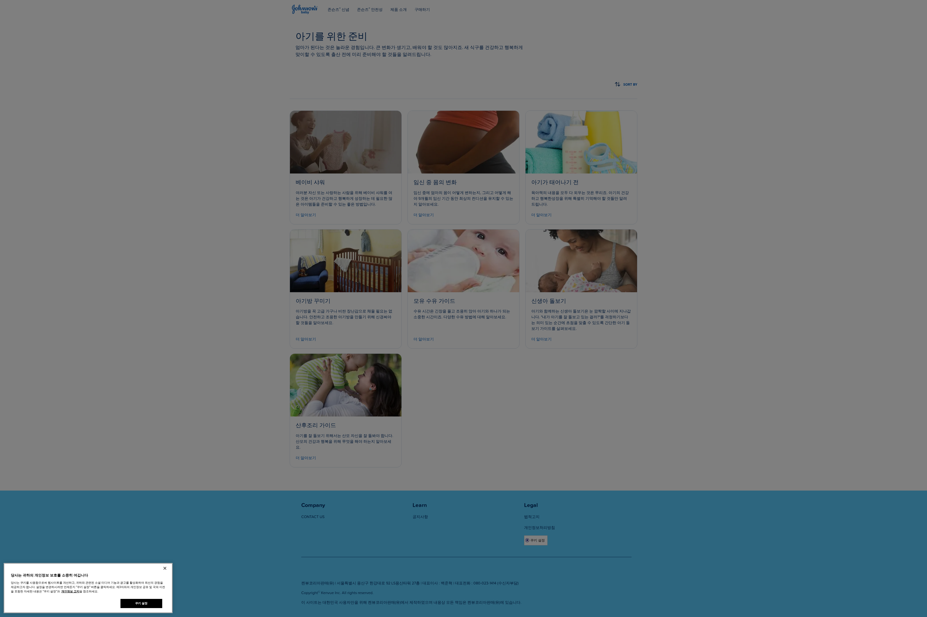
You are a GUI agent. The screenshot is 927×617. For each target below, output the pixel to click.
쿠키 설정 (141, 603)
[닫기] (165, 568)
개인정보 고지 (70, 591)
